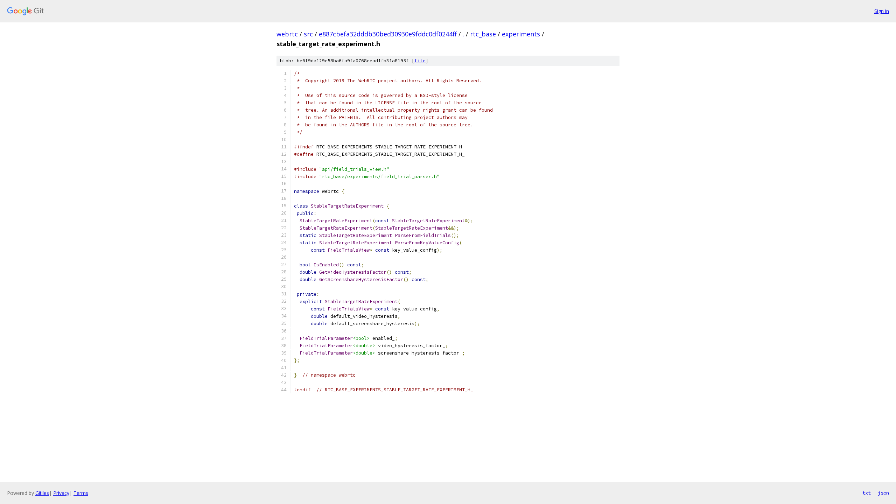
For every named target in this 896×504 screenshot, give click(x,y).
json (883, 493)
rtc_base (483, 34)
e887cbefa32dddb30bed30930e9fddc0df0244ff (388, 34)
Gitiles (42, 493)
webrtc (287, 34)
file (420, 61)
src (308, 34)
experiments (521, 34)
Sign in (881, 11)
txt (866, 493)
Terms (81, 493)
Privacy (61, 493)
